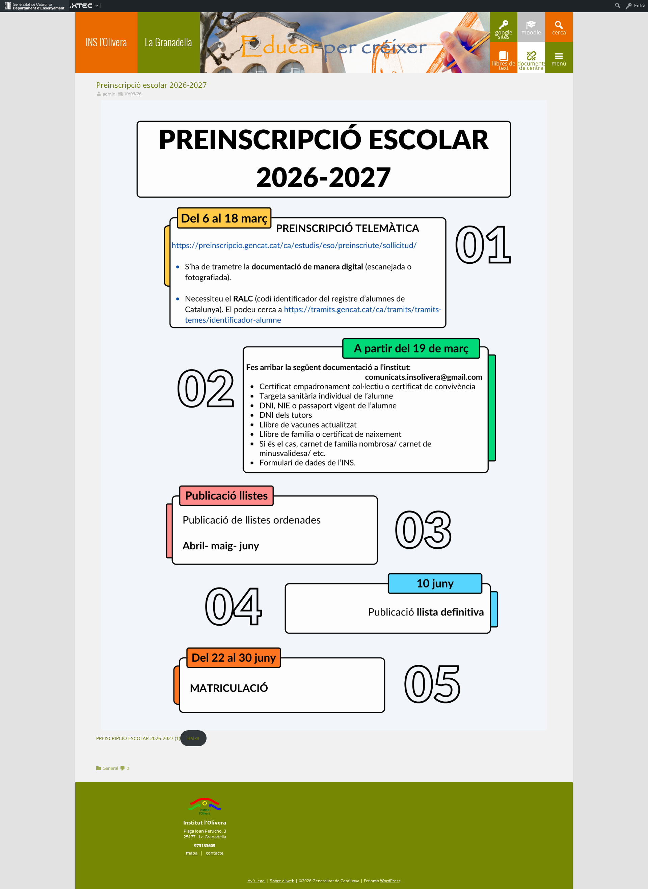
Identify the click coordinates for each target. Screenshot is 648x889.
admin (109, 94)
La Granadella (168, 41)
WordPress (390, 881)
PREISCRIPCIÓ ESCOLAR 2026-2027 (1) (138, 738)
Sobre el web (282, 881)
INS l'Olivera (106, 41)
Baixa (193, 738)
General (110, 768)
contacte (214, 853)
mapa (191, 853)
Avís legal (257, 881)
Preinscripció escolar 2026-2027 (151, 85)
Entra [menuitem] (639, 5)
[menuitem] (34, 5)
